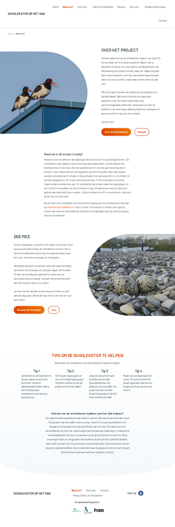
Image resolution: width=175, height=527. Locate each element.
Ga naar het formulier (29, 309)
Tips (53, 309)
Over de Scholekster (116, 131)
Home (11, 33)
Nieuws (142, 131)
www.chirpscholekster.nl (60, 207)
